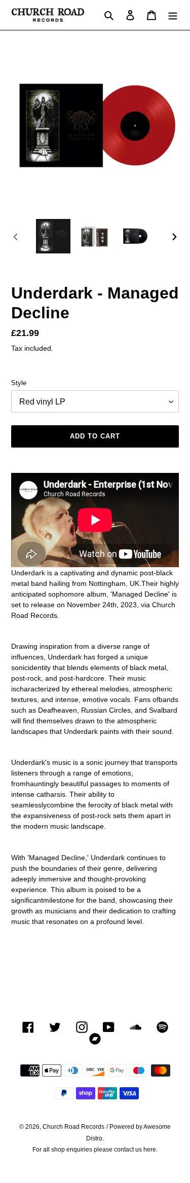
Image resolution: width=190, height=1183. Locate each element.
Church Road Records (73, 1126)
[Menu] (172, 15)
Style (18, 383)
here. (150, 1149)
